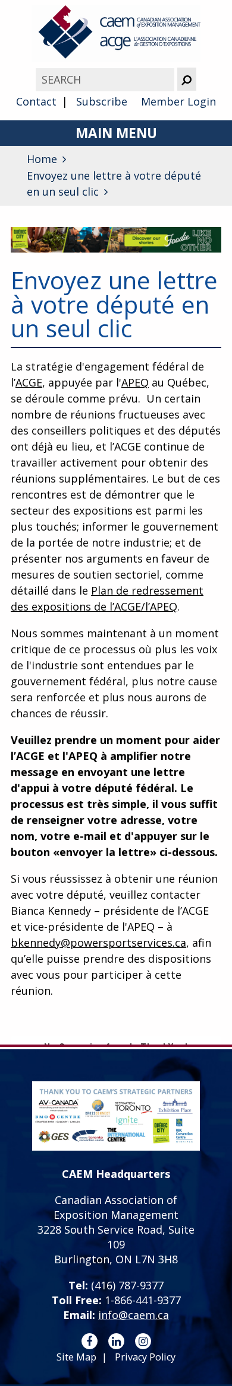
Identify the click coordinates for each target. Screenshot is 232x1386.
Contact (36, 101)
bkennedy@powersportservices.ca (98, 942)
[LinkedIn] (116, 1341)
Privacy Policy (145, 1356)
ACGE (28, 382)
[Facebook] (89, 1341)
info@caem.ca (133, 1315)
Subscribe (101, 101)
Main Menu (116, 133)
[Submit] (186, 79)
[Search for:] (106, 79)
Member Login (178, 101)
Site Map (76, 1356)
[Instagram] (143, 1341)
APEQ (135, 382)
